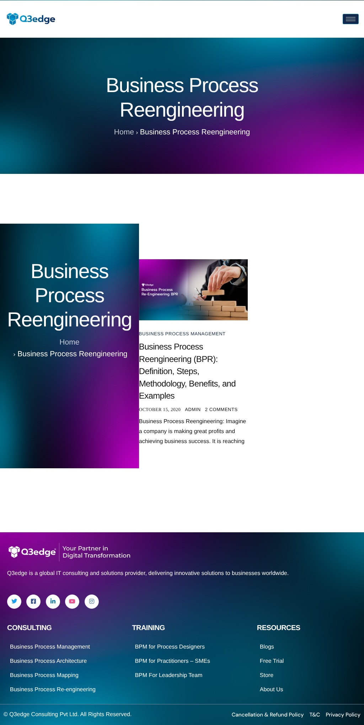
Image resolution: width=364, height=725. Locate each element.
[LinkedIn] (53, 602)
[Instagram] (92, 602)
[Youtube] (72, 602)
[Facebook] (33, 602)
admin (193, 409)
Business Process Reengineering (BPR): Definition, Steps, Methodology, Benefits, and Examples (187, 371)
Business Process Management (182, 333)
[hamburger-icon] (351, 19)
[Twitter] (14, 602)
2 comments (221, 409)
